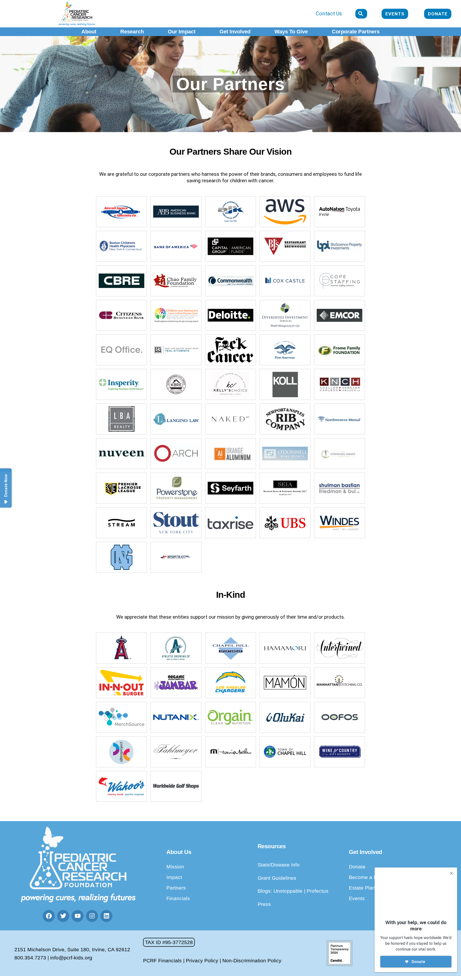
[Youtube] (78, 916)
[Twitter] (63, 916)
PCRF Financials (162, 960)
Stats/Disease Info (279, 864)
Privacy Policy (202, 960)
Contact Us (329, 14)
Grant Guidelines (277, 878)
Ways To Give (291, 32)
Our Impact (181, 32)
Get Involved (234, 32)
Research (132, 32)
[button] (169, 942)
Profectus (317, 891)
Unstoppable (288, 891)
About (88, 32)
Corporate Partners (356, 32)
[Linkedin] (106, 916)
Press (264, 904)
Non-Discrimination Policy (251, 960)
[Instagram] (92, 916)
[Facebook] (49, 916)
